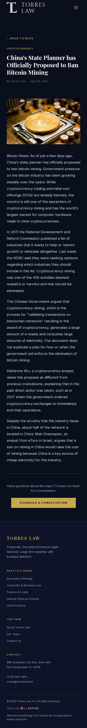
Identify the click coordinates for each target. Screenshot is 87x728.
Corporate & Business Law (24, 585)
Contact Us (14, 640)
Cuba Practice (16, 605)
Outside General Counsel (23, 598)
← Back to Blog (20, 38)
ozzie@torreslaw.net (20, 681)
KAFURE (33, 708)
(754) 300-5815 (17, 676)
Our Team (13, 634)
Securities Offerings (20, 578)
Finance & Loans (17, 592)
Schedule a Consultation (43, 502)
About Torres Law (18, 627)
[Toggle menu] (76, 7)
